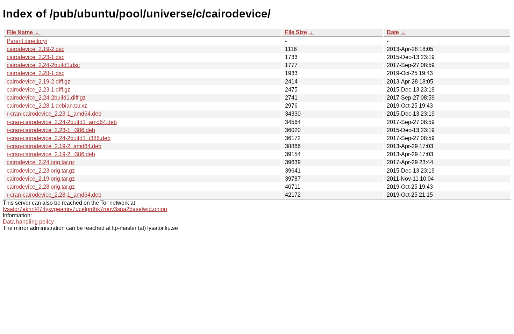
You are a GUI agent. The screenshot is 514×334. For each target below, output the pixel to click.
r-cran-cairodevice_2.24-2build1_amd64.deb (62, 122)
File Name (20, 32)
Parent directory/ (27, 41)
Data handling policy (28, 222)
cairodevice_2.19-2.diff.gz (38, 82)
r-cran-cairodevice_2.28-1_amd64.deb (54, 195)
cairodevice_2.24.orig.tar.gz (41, 162)
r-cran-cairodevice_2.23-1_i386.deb (51, 130)
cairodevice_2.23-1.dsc (35, 57)
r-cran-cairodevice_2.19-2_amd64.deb (54, 146)
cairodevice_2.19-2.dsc (35, 49)
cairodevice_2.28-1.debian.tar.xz (47, 106)
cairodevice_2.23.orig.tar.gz (41, 171)
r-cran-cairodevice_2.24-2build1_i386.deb (58, 138)
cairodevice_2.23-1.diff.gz (38, 90)
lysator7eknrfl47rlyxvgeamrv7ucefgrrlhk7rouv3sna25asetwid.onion (85, 209)
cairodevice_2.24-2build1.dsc (43, 65)
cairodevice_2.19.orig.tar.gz (41, 179)
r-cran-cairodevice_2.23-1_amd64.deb (54, 114)
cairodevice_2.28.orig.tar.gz (41, 187)
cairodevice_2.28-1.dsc (35, 73)
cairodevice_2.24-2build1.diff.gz (46, 98)
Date (393, 32)
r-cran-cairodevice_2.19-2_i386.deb (51, 154)
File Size (296, 32)
